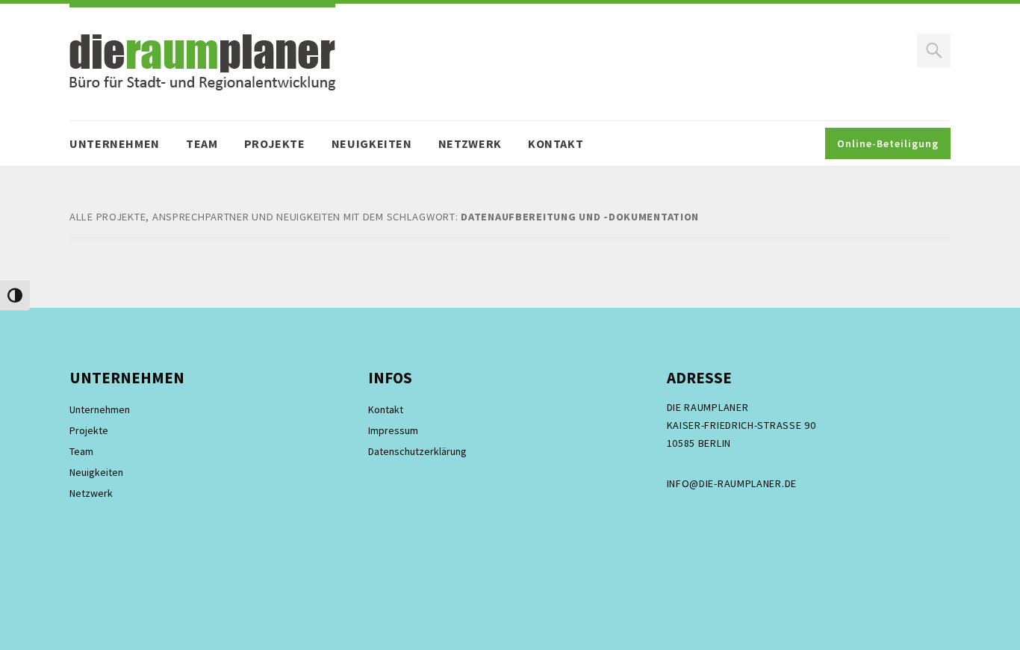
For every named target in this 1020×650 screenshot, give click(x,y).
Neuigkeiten (372, 143)
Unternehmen (114, 143)
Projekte (274, 143)
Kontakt (555, 143)
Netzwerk (470, 143)
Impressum (393, 430)
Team (202, 143)
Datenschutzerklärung (417, 451)
